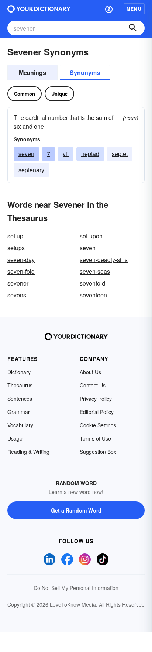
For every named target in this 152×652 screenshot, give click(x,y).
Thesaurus (19, 385)
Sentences (19, 398)
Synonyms (85, 72)
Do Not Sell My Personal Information (76, 587)
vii (66, 153)
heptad (90, 153)
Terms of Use (95, 438)
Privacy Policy (96, 398)
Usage (15, 438)
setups (16, 248)
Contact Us (93, 385)
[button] (108, 9)
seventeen (93, 295)
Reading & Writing (28, 451)
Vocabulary (20, 425)
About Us (90, 372)
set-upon (91, 236)
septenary (31, 170)
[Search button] (133, 28)
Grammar (18, 411)
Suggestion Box (98, 451)
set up (15, 236)
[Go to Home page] (38, 8)
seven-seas (95, 271)
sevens (16, 295)
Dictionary (19, 372)
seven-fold (21, 271)
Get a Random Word (76, 510)
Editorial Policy (97, 411)
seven (26, 153)
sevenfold (92, 283)
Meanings (32, 72)
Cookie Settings (98, 425)
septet (120, 153)
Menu (134, 9)
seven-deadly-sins (104, 259)
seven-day (21, 259)
